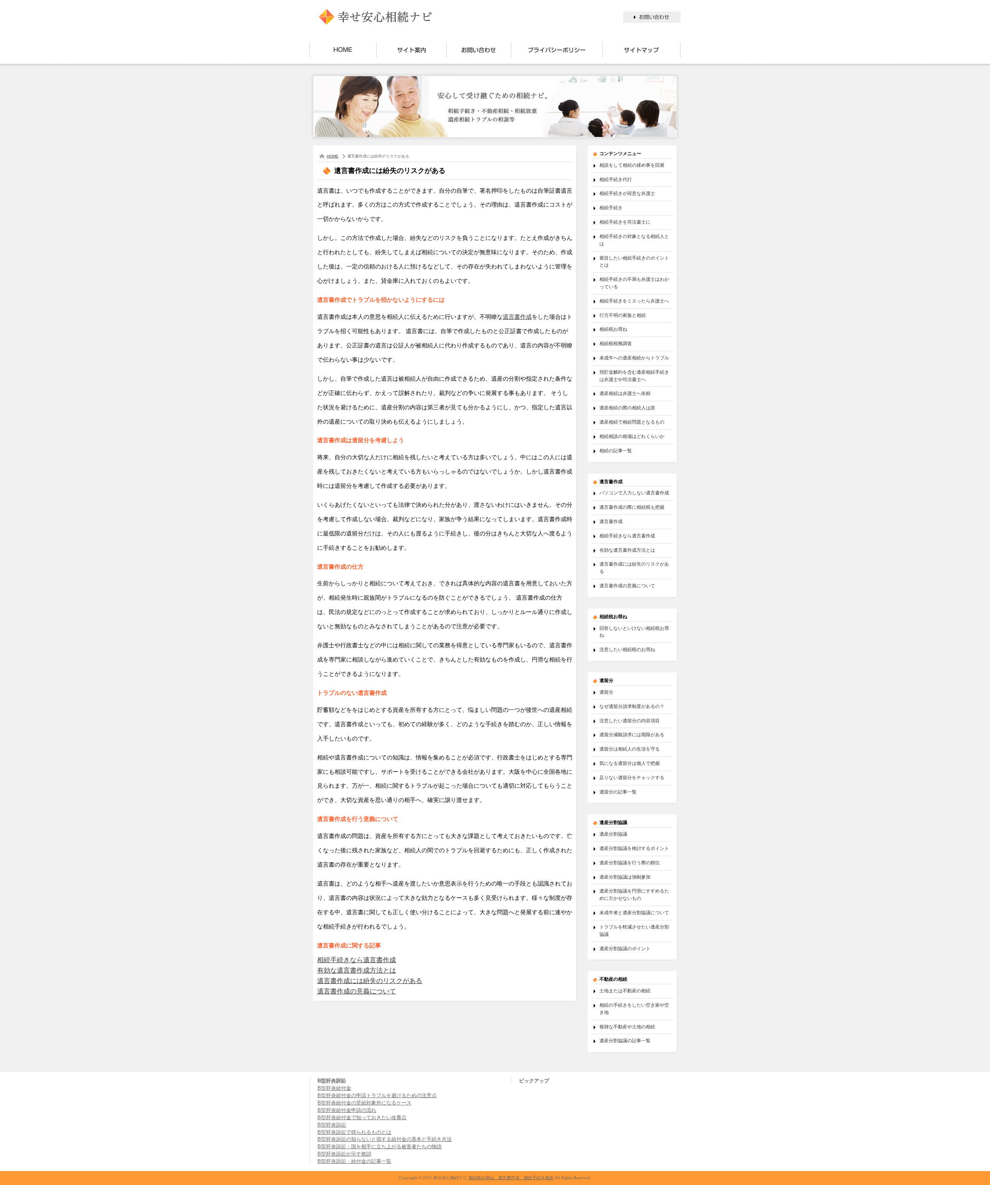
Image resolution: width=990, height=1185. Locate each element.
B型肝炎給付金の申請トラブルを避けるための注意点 (377, 1095)
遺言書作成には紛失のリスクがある (369, 981)
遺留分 (606, 691)
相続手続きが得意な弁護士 (627, 193)
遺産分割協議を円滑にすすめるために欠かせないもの (634, 894)
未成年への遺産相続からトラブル (634, 357)
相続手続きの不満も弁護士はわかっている (634, 283)
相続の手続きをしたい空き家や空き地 (634, 1008)
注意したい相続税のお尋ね (627, 649)
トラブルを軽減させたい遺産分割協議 (634, 930)
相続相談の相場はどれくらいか (631, 436)
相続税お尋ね (613, 329)
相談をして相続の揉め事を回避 (631, 165)
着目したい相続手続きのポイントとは (634, 261)
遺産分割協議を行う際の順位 (629, 862)
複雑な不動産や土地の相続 (627, 1026)
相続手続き (611, 207)
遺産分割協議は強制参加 (624, 876)
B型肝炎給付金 (334, 1088)
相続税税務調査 (615, 343)
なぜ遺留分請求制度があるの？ (631, 706)
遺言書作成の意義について (356, 991)
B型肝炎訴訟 (331, 1125)
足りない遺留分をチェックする (631, 777)
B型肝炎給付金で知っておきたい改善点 (361, 1117)
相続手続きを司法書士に (624, 221)
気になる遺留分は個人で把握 (629, 763)
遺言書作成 (517, 316)
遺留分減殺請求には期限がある (631, 734)
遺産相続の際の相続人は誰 (627, 407)
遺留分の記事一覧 (618, 791)
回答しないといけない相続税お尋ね (634, 632)
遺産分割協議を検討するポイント (634, 848)
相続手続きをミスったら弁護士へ (634, 300)
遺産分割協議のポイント (624, 948)
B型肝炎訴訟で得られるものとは (354, 1132)
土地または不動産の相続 (624, 990)
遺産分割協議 (613, 833)
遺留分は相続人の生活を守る (629, 748)
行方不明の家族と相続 (622, 315)
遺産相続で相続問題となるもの (631, 421)
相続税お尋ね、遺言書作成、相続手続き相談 (510, 1177)
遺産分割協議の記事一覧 (624, 1040)
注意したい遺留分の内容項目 (629, 720)
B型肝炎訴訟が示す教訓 (344, 1154)
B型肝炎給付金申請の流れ (346, 1110)
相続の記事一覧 (615, 450)
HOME (332, 156)
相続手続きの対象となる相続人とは (634, 240)
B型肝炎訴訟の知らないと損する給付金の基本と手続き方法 (384, 1139)
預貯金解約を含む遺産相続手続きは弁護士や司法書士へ (634, 375)
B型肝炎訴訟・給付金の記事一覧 (354, 1161)
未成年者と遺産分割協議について (634, 912)
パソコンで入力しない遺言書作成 (634, 492)
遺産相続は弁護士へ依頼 (624, 393)
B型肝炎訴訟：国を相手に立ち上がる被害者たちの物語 (379, 1146)
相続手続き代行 (615, 179)
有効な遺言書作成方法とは (356, 970)
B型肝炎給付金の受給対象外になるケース (364, 1103)
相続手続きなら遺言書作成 (356, 960)
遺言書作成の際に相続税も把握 (631, 507)
